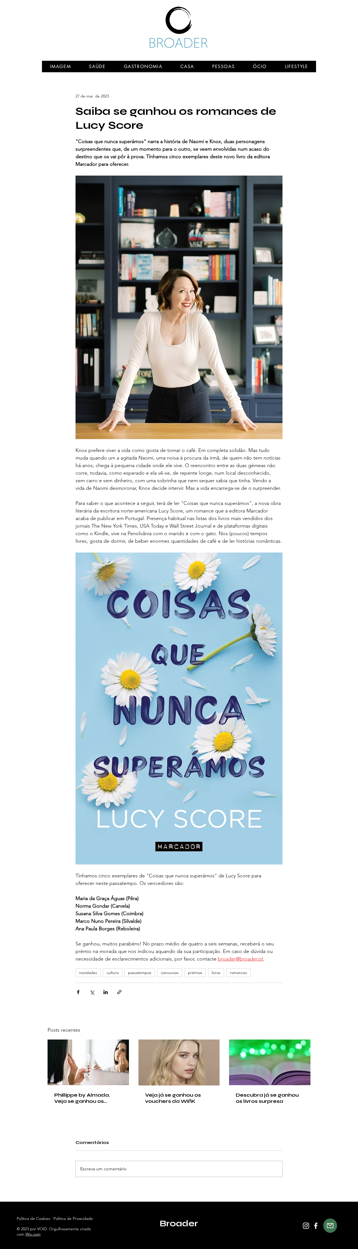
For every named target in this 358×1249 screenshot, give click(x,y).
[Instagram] (306, 1226)
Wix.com (33, 1234)
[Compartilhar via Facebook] (78, 992)
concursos (169, 972)
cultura (113, 972)
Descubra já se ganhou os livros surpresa (267, 1098)
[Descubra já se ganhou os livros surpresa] (269, 1062)
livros (216, 972)
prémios (195, 972)
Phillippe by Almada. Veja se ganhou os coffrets (82, 1098)
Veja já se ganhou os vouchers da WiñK (173, 1098)
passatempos (139, 972)
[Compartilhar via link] (119, 992)
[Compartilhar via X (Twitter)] (92, 992)
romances (238, 972)
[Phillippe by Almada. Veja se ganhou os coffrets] (88, 1062)
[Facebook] (316, 1226)
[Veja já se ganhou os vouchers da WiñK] (179, 1062)
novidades (88, 972)
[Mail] (330, 1225)
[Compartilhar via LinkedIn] (105, 992)
